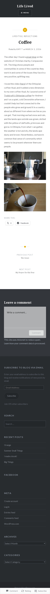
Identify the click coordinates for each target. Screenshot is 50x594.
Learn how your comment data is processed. (24, 343)
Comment (36, 333)
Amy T (19, 49)
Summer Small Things (13, 451)
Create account (11, 501)
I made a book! (10, 456)
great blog (31, 57)
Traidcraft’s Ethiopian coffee (17, 95)
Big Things (8, 462)
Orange (7, 445)
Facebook (11, 474)
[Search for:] (25, 424)
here (23, 83)
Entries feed (9, 512)
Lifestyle (17, 36)
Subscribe (11, 396)
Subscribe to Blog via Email (24, 367)
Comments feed (11, 518)
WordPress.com (11, 524)
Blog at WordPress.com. (25, 587)
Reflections (31, 36)
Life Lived (25, 6)
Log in (6, 507)
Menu (26, 13)
